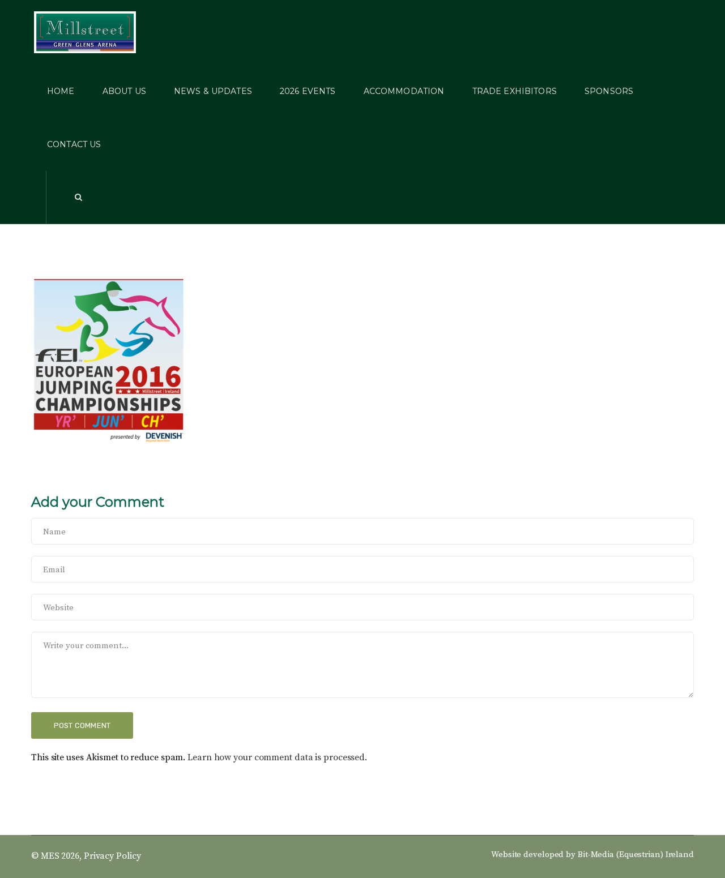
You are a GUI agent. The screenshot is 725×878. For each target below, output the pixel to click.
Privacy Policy (112, 856)
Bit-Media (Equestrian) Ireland (636, 854)
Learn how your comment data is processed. (277, 757)
